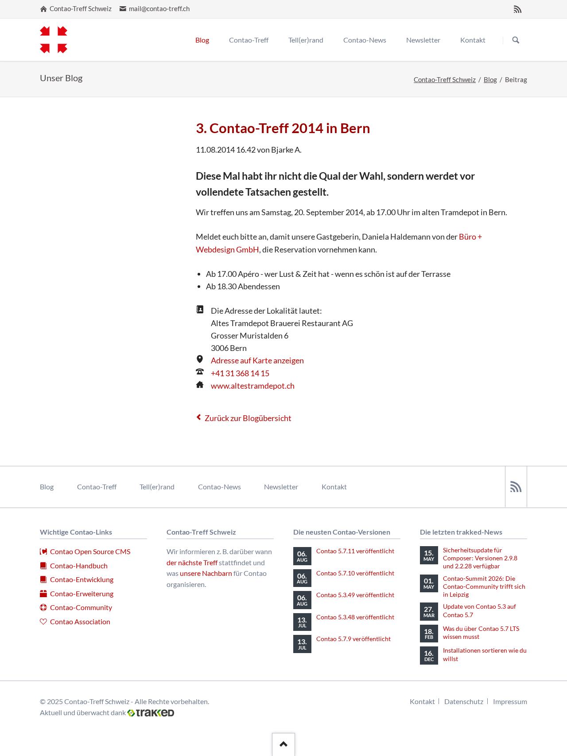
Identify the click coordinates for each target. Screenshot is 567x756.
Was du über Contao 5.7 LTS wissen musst (481, 632)
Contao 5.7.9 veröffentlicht (353, 638)
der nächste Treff (192, 562)
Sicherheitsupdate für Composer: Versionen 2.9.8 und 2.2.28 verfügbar (480, 558)
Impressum (510, 701)
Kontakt (334, 486)
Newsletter (281, 486)
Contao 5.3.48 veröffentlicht (355, 617)
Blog (490, 79)
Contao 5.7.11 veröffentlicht (355, 551)
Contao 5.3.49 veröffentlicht (355, 594)
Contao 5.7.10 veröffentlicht (355, 573)
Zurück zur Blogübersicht (248, 418)
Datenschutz (463, 701)
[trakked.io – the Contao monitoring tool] (150, 712)
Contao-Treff (97, 486)
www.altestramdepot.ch (253, 385)
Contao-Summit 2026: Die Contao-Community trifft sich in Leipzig (484, 586)
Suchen (516, 40)
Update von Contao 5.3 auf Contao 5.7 (479, 610)
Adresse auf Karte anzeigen (257, 360)
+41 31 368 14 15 (240, 373)
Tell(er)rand (157, 486)
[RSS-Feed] (518, 9)
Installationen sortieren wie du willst (485, 654)
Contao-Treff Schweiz (445, 79)
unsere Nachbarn (206, 573)
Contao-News (219, 486)
